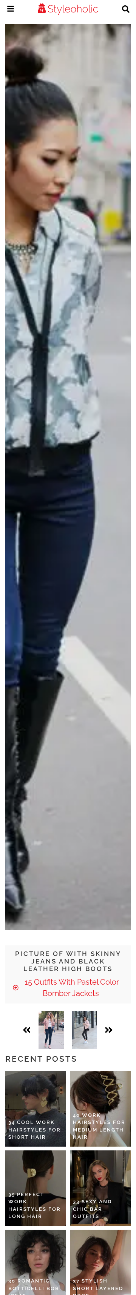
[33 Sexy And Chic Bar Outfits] (100, 1188)
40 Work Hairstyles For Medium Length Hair (99, 1126)
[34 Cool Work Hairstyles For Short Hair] (35, 1109)
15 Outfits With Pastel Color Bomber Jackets (71, 987)
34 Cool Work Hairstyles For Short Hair (34, 1129)
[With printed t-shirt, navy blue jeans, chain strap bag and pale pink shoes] (51, 1030)
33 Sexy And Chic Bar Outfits (92, 1209)
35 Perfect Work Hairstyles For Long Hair (34, 1205)
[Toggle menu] (10, 9)
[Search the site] (126, 10)
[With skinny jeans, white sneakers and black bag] (84, 1030)
